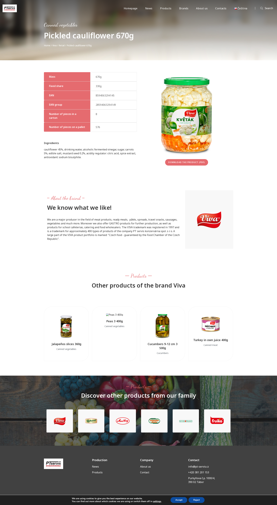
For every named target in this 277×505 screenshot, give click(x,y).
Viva (54, 45)
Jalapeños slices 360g (66, 344)
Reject (196, 499)
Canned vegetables (60, 25)
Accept (178, 499)
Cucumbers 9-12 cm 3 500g (162, 346)
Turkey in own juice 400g (210, 340)
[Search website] (264, 8)
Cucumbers (162, 353)
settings (157, 501)
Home (47, 45)
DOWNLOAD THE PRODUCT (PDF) (186, 162)
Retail (62, 45)
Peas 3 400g (114, 321)
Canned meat (211, 345)
